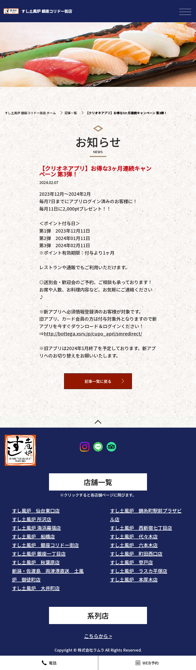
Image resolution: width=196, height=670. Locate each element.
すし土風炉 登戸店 (131, 562)
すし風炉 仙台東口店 (36, 510)
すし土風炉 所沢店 (31, 519)
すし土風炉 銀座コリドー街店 (45, 545)
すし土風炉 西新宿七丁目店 (141, 527)
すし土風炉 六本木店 (134, 545)
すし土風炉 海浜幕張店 (36, 527)
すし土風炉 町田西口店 (136, 553)
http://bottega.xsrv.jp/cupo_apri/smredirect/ (93, 333)
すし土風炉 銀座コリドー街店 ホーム (30, 113)
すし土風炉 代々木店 (134, 536)
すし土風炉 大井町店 (36, 588)
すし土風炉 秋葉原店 (36, 562)
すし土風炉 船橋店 (33, 536)
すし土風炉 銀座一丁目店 (39, 553)
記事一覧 (71, 113)
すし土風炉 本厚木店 (134, 579)
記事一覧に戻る (98, 381)
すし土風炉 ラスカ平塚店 (138, 570)
